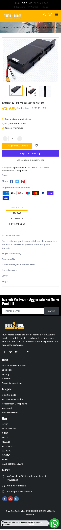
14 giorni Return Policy (16, 123)
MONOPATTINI (9, 428)
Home (5, 27)
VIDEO (5, 459)
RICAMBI (6, 441)
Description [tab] (17, 207)
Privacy (5, 374)
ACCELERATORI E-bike (38, 167)
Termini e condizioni (12, 383)
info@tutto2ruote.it (16, 485)
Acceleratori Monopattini (14, 170)
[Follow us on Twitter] (17, 181)
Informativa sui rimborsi (14, 365)
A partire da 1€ (19, 167)
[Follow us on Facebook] (11, 181)
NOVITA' (6, 455)
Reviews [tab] (17, 213)
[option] (16, 90)
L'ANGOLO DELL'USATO (13, 464)
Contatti (6, 378)
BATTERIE (6, 450)
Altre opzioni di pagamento (30, 160)
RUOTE (5, 437)
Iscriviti (51, 311)
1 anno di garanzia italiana (18, 119)
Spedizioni (7, 369)
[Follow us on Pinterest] (23, 181)
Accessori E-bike (10, 412)
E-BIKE (5, 433)
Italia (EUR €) (22, 3)
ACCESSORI (7, 446)
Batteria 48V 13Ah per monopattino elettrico (23, 103)
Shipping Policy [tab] (17, 223)
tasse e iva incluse (14, 128)
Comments (17, 218)
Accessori (7, 408)
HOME (5, 424)
